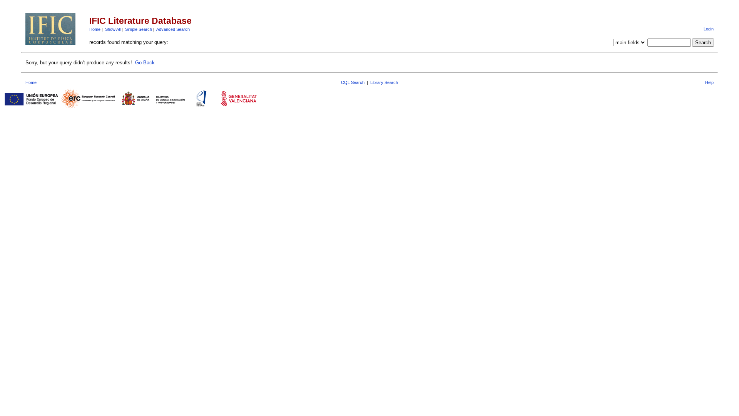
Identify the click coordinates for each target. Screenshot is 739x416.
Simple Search (138, 29)
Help (709, 82)
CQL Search (352, 82)
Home (94, 29)
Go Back (145, 62)
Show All (112, 29)
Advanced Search (173, 29)
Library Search (384, 82)
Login (709, 29)
